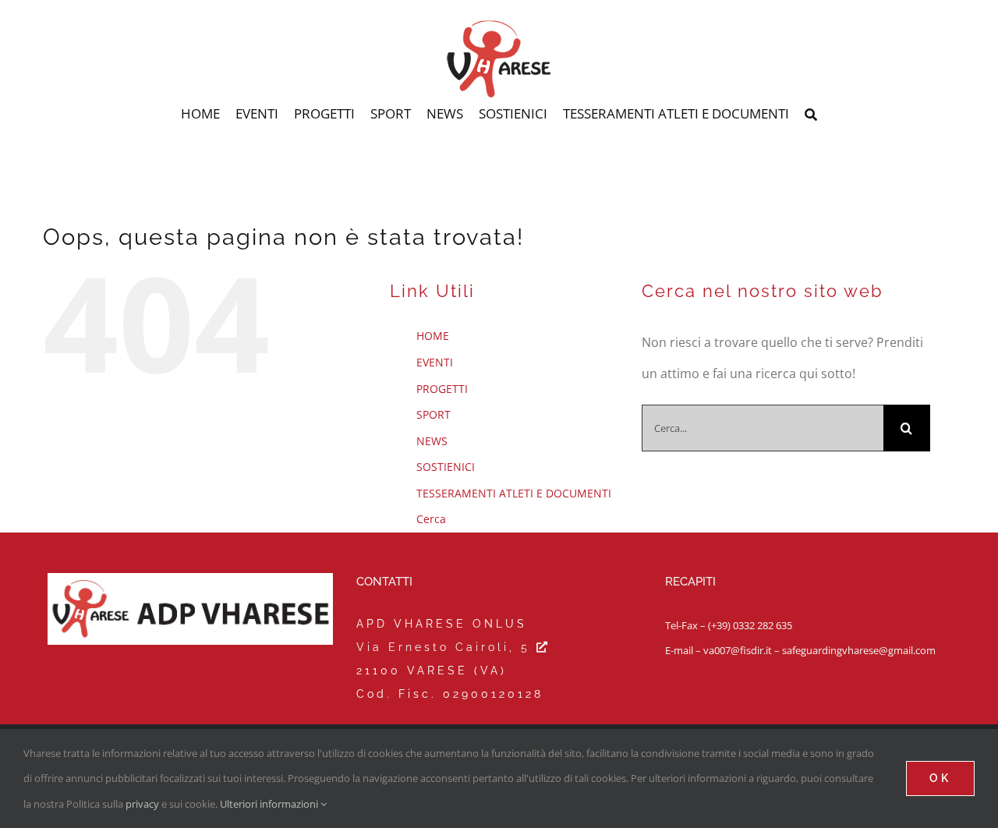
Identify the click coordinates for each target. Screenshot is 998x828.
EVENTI (434, 362)
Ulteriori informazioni (270, 804)
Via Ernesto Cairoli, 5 (446, 647)
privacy (142, 804)
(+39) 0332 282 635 (750, 625)
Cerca (431, 518)
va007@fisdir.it (737, 650)
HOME (432, 335)
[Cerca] (811, 115)
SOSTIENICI (445, 466)
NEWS (432, 440)
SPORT (433, 414)
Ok (940, 778)
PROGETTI (442, 388)
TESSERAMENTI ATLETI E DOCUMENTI (513, 493)
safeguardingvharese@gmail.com (859, 650)
